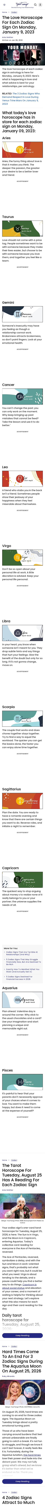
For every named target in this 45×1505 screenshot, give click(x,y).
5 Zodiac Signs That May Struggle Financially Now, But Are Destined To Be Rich (23, 962)
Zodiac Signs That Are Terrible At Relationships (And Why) (22, 953)
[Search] (35, 4)
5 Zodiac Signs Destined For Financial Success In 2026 (19, 977)
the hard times (32, 1455)
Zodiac (14, 12)
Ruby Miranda (8, 1376)
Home (4, 12)
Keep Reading (22, 1335)
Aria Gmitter (7, 37)
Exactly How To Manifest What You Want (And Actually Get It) (22, 970)
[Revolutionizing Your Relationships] (22, 4)
